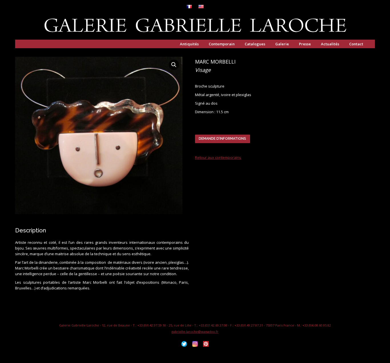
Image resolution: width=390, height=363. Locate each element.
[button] (174, 65)
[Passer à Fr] (189, 7)
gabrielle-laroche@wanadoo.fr (195, 331)
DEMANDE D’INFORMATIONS (222, 139)
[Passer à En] (201, 7)
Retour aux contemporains (218, 157)
